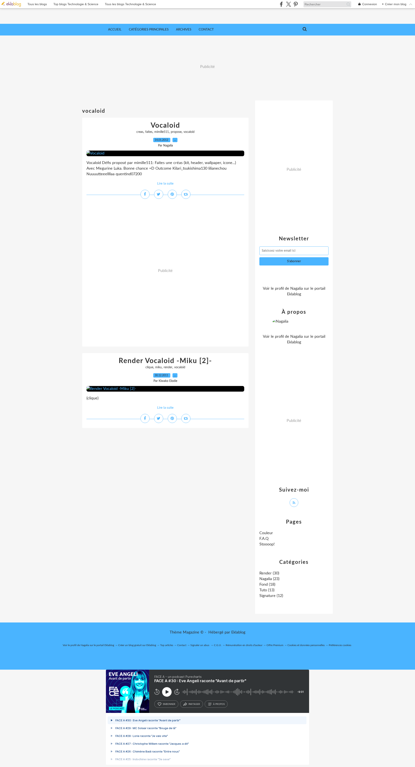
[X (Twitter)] (288, 4)
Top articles (166, 645)
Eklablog (238, 632)
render (168, 367)
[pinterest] (295, 4)
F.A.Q (263, 539)
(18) (267, 585)
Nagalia (296, 289)
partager (194, 704)
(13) (267, 590)
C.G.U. (218, 645)
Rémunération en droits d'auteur (244, 645)
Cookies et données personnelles (306, 645)
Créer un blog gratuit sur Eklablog (137, 645)
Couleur (266, 533)
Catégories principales (149, 29)
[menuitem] (115, 29)
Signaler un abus (200, 645)
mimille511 (161, 131)
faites (148, 131)
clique (149, 367)
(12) (271, 596)
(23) (269, 579)
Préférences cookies (340, 645)
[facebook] (281, 4)
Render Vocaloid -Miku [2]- (165, 360)
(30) (269, 573)
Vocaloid (165, 125)
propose (176, 131)
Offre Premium (275, 645)
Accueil (114, 29)
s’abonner (169, 704)
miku (158, 367)
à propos (219, 704)
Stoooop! (267, 544)
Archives (183, 29)
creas (139, 131)
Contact (206, 29)
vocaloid (189, 131)
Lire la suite (165, 183)
